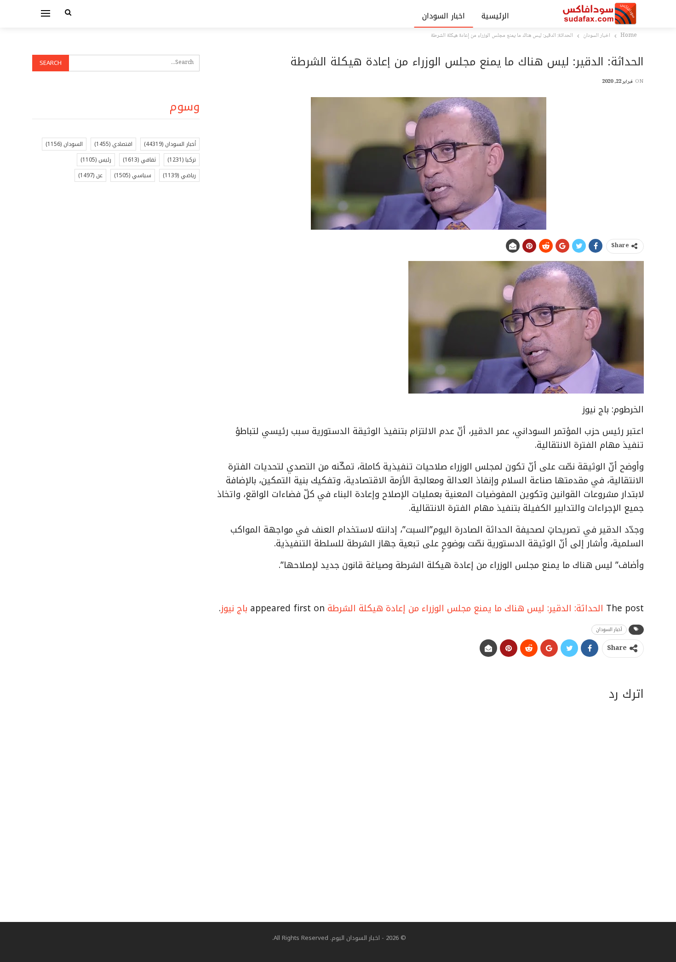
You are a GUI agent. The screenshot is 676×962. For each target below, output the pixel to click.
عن (90, 175)
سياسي (132, 175)
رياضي (179, 175)
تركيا (181, 160)
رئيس (95, 160)
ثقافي (139, 160)
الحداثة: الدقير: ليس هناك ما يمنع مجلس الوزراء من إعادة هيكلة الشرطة (465, 608)
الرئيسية (495, 16)
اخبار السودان (443, 16)
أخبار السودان (609, 629)
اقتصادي (113, 144)
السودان (64, 144)
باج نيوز (234, 608)
